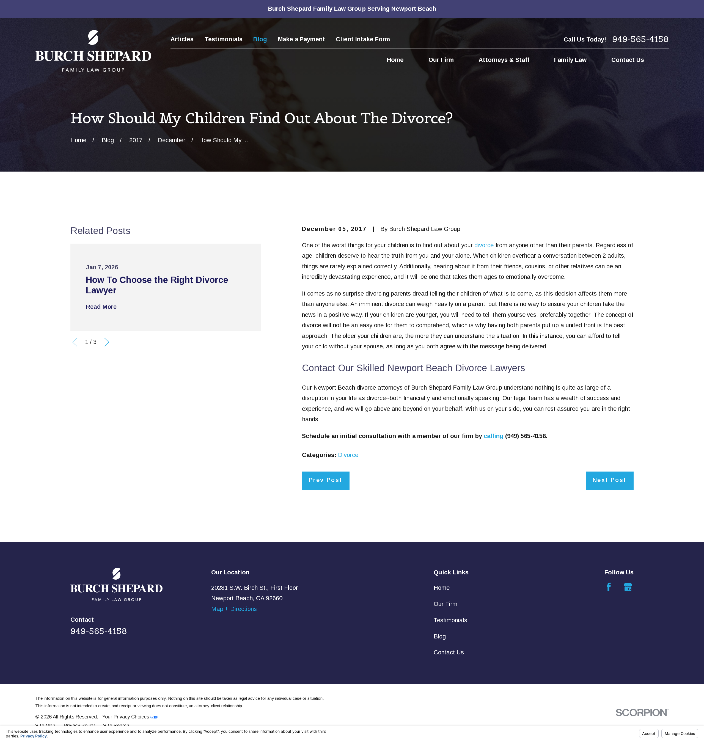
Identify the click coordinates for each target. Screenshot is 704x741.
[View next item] (107, 342)
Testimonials (224, 39)
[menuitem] (45, 725)
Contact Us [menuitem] (627, 59)
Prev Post (325, 479)
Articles (182, 39)
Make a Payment (301, 39)
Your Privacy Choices (126, 717)
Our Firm (445, 603)
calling (494, 436)
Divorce (348, 454)
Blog (260, 39)
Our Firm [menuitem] (441, 59)
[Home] (93, 51)
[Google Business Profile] (628, 587)
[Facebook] (608, 587)
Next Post (609, 479)
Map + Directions (234, 608)
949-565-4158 (640, 39)
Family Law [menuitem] (570, 59)
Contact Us (449, 652)
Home (442, 587)
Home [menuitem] (395, 59)
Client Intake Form (363, 39)
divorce (484, 245)
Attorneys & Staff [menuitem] (504, 59)
